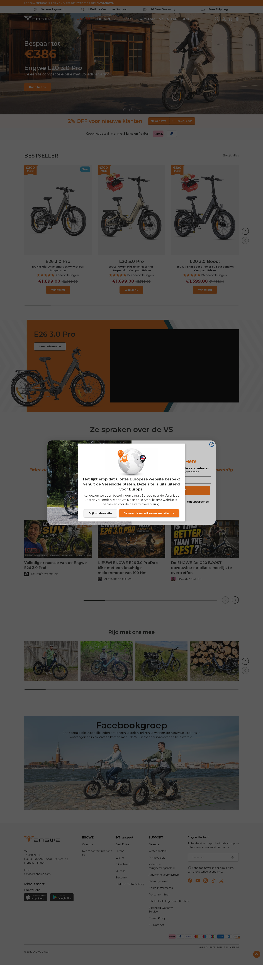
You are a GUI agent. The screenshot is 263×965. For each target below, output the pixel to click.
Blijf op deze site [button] (100, 513)
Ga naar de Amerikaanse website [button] (146, 513)
